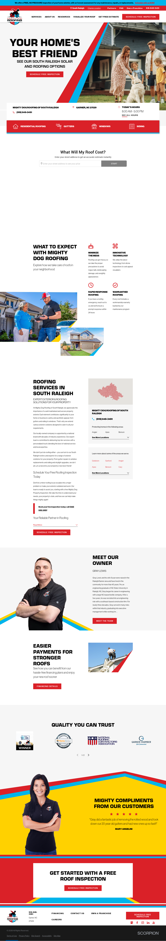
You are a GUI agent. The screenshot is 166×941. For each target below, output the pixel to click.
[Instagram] (142, 922)
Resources (64, 17)
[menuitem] (37, 17)
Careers (57, 919)
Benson (108, 467)
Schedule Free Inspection (141, 16)
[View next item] (88, 755)
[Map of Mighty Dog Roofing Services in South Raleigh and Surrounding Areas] (110, 391)
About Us (50, 17)
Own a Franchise (135, 8)
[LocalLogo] (14, 16)
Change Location (94, 8)
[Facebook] (137, 922)
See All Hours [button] (130, 115)
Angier (121, 461)
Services (37, 17)
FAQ (121, 8)
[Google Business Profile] (131, 922)
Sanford (108, 461)
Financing (58, 913)
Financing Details (47, 686)
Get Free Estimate (109, 17)
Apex (94, 467)
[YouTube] (153, 922)
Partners (112, 8)
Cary (120, 467)
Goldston (95, 461)
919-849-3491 (152, 8)
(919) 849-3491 (24, 112)
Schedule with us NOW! (145, 3)
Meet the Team (104, 621)
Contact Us (77, 913)
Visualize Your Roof (84, 17)
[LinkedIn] (148, 922)
